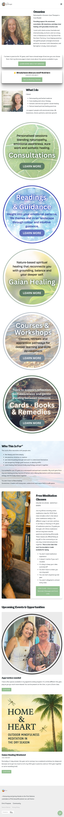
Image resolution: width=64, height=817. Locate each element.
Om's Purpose (6, 803)
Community (17, 803)
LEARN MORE (6, 689)
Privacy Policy (16, 807)
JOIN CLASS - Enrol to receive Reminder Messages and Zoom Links (48, 591)
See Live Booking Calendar (32, 80)
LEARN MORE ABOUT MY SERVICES (32, 64)
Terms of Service (6, 807)
